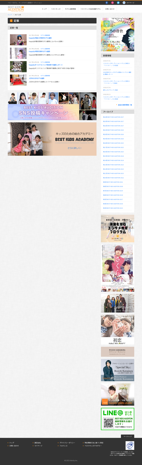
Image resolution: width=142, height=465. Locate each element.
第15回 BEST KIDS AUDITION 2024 (113, 156)
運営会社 (38, 443)
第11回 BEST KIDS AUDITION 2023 (113, 173)
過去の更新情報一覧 (125, 105)
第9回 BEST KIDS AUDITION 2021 (113, 182)
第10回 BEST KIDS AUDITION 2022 (113, 178)
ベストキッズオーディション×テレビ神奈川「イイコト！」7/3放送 (116, 82)
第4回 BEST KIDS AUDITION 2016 (113, 204)
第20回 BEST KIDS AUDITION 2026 (113, 134)
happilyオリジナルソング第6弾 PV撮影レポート (46, 65)
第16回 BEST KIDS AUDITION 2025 (113, 152)
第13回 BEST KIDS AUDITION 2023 (113, 165)
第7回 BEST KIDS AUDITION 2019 (113, 191)
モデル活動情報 (70, 9)
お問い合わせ (109, 9)
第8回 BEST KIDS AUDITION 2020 (113, 186)
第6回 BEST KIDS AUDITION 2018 (113, 195)
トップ (44, 9)
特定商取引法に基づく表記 (94, 443)
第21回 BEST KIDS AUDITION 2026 (113, 130)
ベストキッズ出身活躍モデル (90, 9)
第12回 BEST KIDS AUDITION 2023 (113, 169)
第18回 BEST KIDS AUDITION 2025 (113, 143)
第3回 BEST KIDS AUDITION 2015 (113, 208)
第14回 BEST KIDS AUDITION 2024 (113, 160)
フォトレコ (63, 446)
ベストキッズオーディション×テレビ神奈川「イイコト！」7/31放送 (116, 64)
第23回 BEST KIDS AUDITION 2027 (113, 121)
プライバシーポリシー (67, 443)
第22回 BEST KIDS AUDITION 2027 (113, 126)
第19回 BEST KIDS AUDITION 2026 (113, 139)
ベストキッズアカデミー (93, 446)
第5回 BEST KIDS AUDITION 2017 (113, 199)
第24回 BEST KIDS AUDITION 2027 (113, 117)
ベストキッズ (55, 9)
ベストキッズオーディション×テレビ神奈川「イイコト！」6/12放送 (116, 98)
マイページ (38, 446)
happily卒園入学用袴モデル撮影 (40, 38)
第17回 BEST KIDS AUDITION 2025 (113, 147)
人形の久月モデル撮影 (36, 78)
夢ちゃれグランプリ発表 (110, 90)
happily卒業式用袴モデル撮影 (39, 51)
